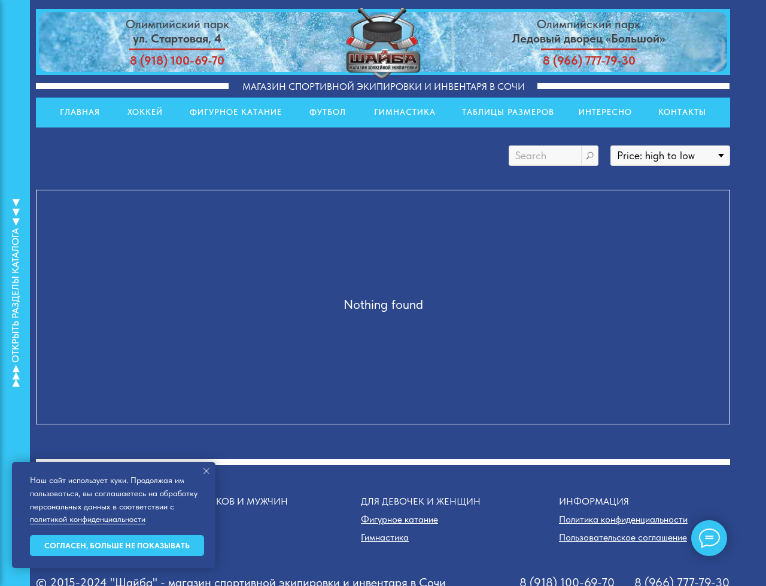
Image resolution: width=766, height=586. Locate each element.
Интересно (605, 112)
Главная (80, 112)
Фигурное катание (236, 112)
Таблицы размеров (508, 112)
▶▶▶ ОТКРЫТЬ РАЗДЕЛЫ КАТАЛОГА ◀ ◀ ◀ (15, 293)
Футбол (327, 112)
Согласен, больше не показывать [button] (117, 545)
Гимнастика (405, 112)
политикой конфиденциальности (87, 519)
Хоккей (145, 112)
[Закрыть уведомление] (206, 471)
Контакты (682, 112)
